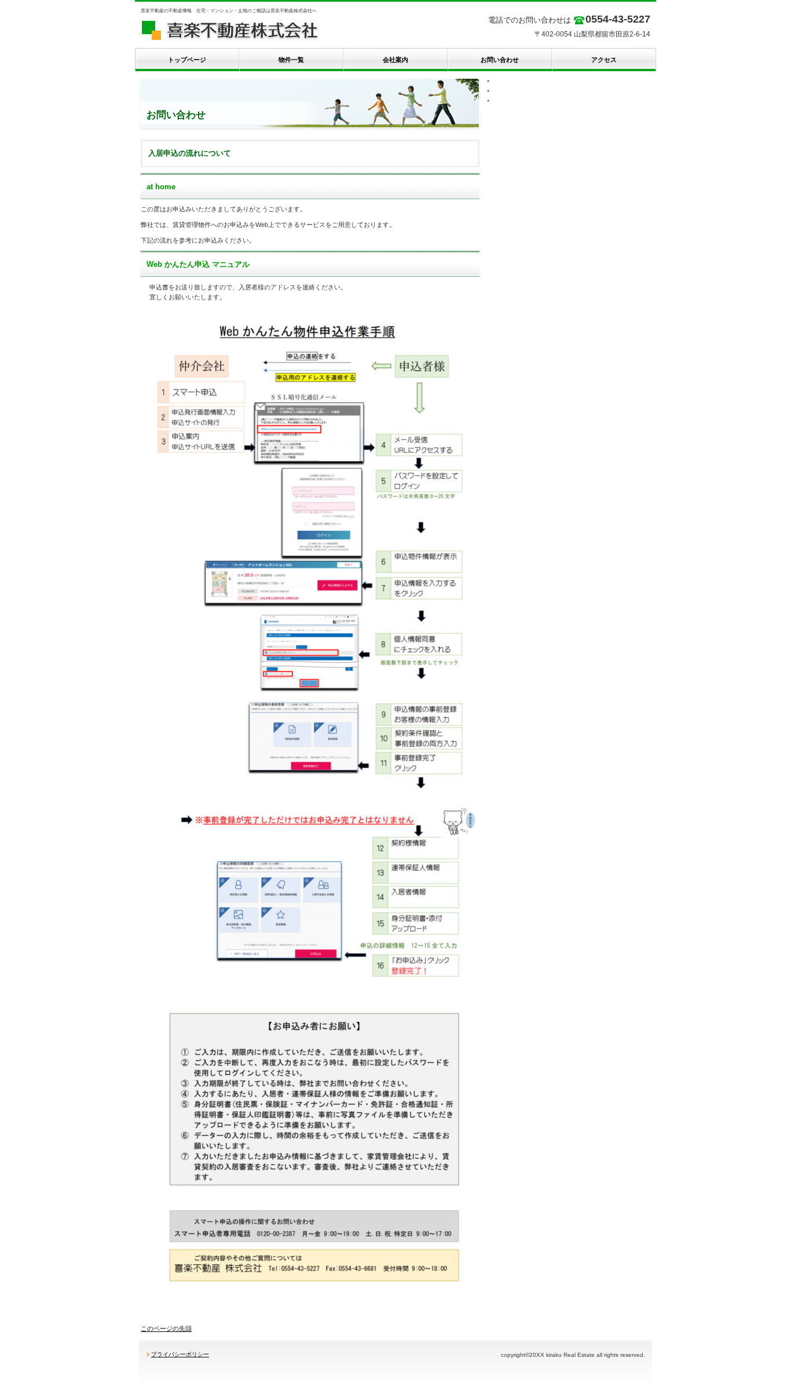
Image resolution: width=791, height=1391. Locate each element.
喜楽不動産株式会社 (251, 29)
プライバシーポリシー (180, 1354)
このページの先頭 (166, 1328)
